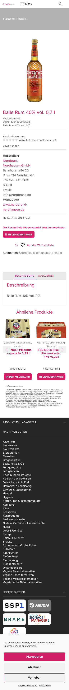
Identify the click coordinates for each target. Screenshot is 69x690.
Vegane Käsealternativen (18, 574)
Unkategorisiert (12, 567)
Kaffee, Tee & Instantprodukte (21, 500)
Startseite (9, 18)
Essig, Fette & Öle (14, 463)
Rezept (7, 534)
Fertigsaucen (11, 471)
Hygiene (8, 497)
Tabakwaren (10, 552)
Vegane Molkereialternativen (20, 578)
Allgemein (9, 441)
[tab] (24, 275)
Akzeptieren (34, 656)
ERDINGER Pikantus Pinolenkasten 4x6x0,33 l (51, 353)
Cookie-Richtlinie (27, 685)
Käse (6, 508)
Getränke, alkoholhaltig (34, 253)
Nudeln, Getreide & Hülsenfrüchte (24, 523)
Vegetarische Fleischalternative (22, 582)
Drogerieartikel (12, 460)
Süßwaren (9, 549)
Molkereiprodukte (14, 519)
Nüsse (7, 526)
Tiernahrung (10, 560)
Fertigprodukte (12, 467)
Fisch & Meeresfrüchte (17, 474)
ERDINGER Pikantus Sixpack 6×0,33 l (17, 351)
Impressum (45, 685)
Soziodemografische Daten (20, 545)
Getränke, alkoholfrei (16, 482)
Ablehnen (34, 667)
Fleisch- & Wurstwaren (17, 478)
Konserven (9, 512)
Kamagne (9, 504)
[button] (7, 349)
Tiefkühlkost (10, 556)
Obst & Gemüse (12, 530)
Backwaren (10, 445)
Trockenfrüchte (12, 563)
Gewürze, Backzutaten (17, 489)
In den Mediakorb (20, 234)
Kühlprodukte (11, 515)
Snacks (7, 541)
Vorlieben (34, 677)
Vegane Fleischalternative (19, 571)
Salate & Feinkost (13, 538)
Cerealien (9, 456)
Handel (22, 18)
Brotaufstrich (11, 452)
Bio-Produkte (11, 449)
